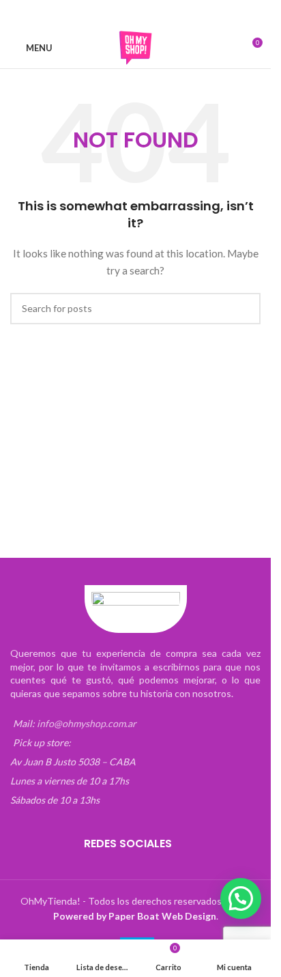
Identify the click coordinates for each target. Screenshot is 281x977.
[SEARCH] (245, 308)
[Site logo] (136, 47)
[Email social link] (127, 14)
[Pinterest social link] (144, 14)
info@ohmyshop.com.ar (86, 723)
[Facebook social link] (95, 14)
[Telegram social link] (176, 14)
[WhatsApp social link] (160, 14)
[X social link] (111, 14)
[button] (240, 898)
